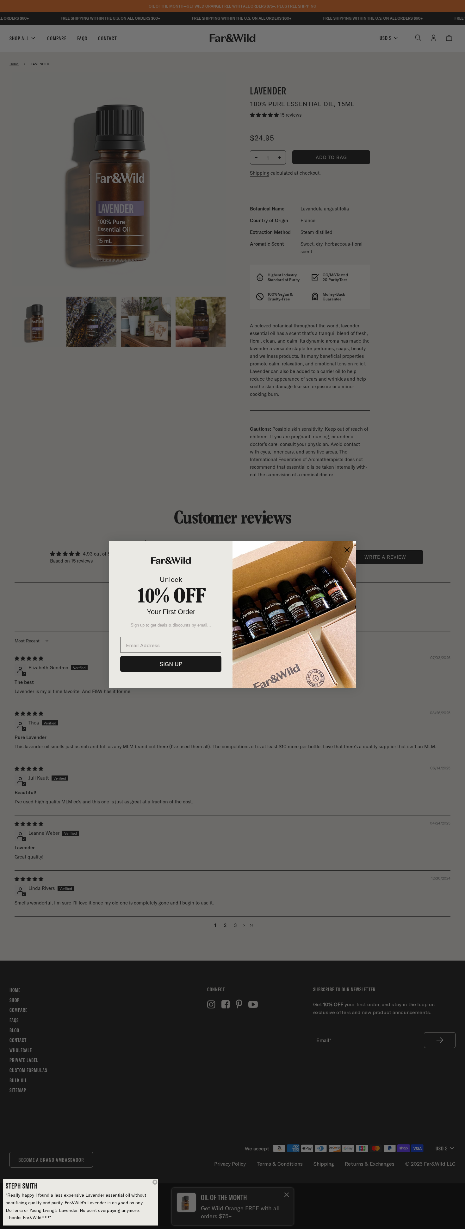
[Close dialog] (347, 550)
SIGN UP (171, 663)
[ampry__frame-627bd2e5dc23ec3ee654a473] (81, 1202)
